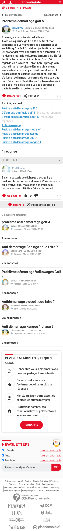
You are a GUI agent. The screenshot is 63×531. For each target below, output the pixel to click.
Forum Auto (25, 7)
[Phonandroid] (46, 527)
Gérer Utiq (54, 487)
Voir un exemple (50, 450)
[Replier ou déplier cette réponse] (59, 160)
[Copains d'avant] (16, 520)
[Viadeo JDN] (46, 520)
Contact (13, 484)
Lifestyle (9, 450)
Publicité (54, 481)
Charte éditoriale (40, 481)
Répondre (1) (14, 96)
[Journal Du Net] (16, 513)
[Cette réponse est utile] (25, 195)
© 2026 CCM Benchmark (48, 490)
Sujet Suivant (51, 15)
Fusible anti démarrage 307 (18, 138)
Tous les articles (26, 484)
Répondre (18, 204)
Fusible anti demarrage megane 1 (22, 129)
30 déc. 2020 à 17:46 (39, 31)
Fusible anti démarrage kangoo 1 (21, 142)
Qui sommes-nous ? (14, 481)
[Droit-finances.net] (46, 513)
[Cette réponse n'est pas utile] (36, 195)
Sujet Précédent (14, 15)
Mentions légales (12, 490)
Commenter (14, 195)
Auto (7, 455)
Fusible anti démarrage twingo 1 (21, 133)
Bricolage (9, 460)
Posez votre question (43, 204)
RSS (38, 484)
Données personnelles (14, 487)
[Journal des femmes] (16, 506)
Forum (11, 7)
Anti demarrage (11, 125)
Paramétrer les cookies (37, 487)
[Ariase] (16, 527)
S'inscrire (31, 424)
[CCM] (46, 506)
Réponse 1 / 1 (9, 160)
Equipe (28, 481)
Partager (33, 96)
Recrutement (48, 484)
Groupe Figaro (28, 490)
